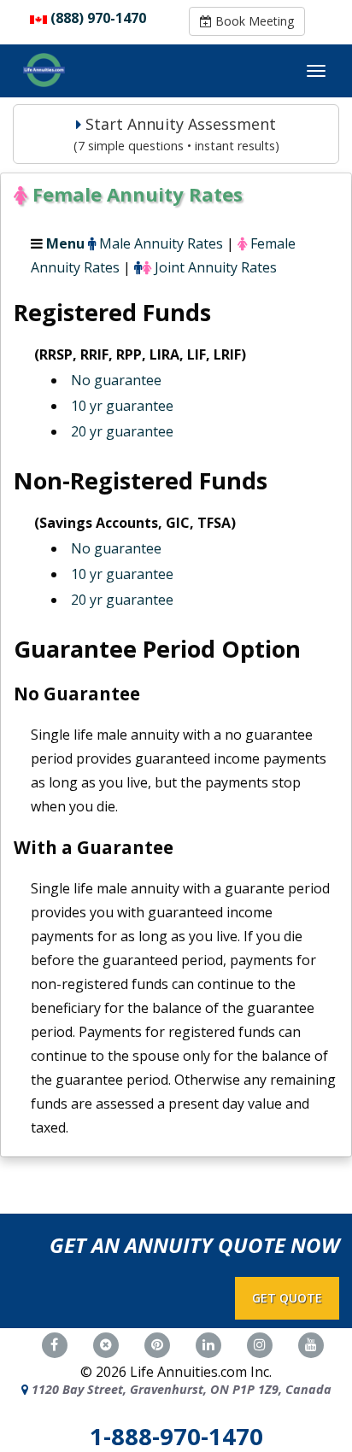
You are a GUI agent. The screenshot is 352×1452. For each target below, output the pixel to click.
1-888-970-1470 (176, 1436)
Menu (65, 243)
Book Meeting (253, 21)
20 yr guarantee (122, 431)
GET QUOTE (287, 1298)
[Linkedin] (208, 1342)
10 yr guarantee (122, 405)
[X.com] (106, 1342)
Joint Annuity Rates (216, 267)
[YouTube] (311, 1342)
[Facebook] (54, 1342)
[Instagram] (260, 1342)
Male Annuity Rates (161, 243)
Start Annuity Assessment (176, 134)
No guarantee (116, 380)
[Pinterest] (157, 1342)
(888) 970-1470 (98, 18)
